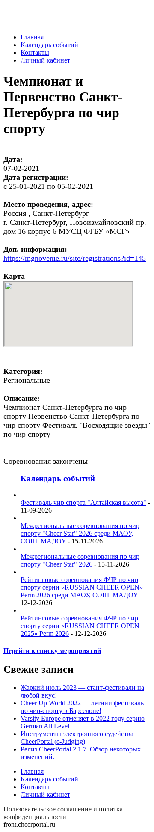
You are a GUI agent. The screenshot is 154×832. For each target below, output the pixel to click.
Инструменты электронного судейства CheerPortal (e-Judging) (77, 737)
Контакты (35, 52)
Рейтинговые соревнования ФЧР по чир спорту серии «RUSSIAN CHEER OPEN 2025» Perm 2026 (80, 625)
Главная (32, 37)
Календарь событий (49, 44)
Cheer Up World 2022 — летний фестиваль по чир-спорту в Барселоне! (82, 706)
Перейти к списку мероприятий (52, 650)
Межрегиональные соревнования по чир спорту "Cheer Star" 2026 (80, 560)
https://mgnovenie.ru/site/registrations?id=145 (74, 258)
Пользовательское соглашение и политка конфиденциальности (63, 812)
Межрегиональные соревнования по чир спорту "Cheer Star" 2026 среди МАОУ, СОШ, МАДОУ (80, 533)
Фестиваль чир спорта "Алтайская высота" (83, 502)
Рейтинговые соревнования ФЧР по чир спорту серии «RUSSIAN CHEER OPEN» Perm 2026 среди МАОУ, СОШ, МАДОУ (82, 587)
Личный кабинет (45, 60)
